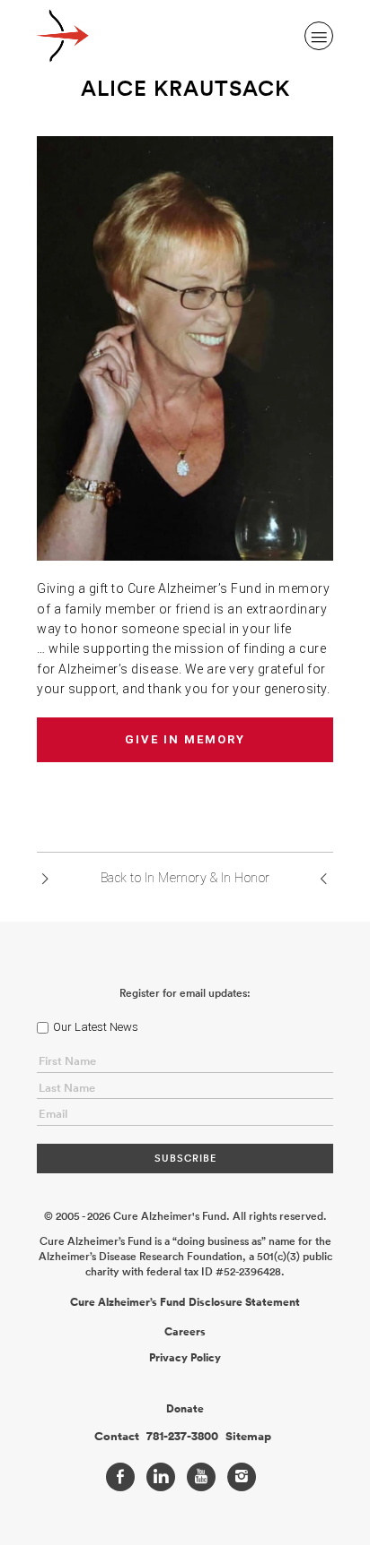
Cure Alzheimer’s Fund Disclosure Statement (185, 1302)
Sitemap (248, 1437)
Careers (185, 1332)
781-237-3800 (182, 1437)
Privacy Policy (185, 1358)
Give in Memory (185, 739)
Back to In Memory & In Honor (185, 878)
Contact (116, 1437)
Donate (185, 1409)
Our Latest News (95, 1027)
